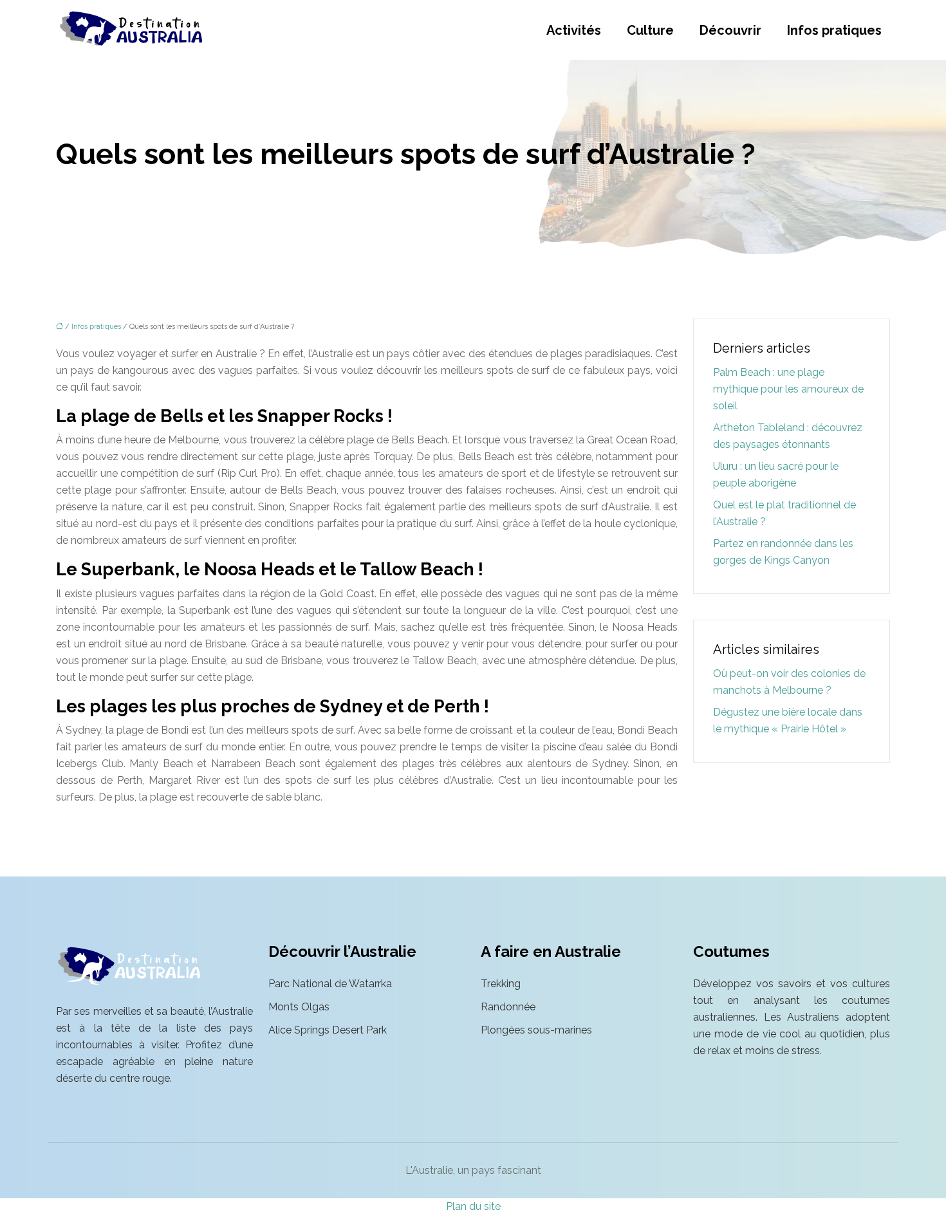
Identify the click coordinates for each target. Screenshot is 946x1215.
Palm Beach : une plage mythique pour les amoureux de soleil (788, 389)
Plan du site (473, 1206)
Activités (573, 30)
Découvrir (730, 30)
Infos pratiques (834, 30)
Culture (650, 30)
